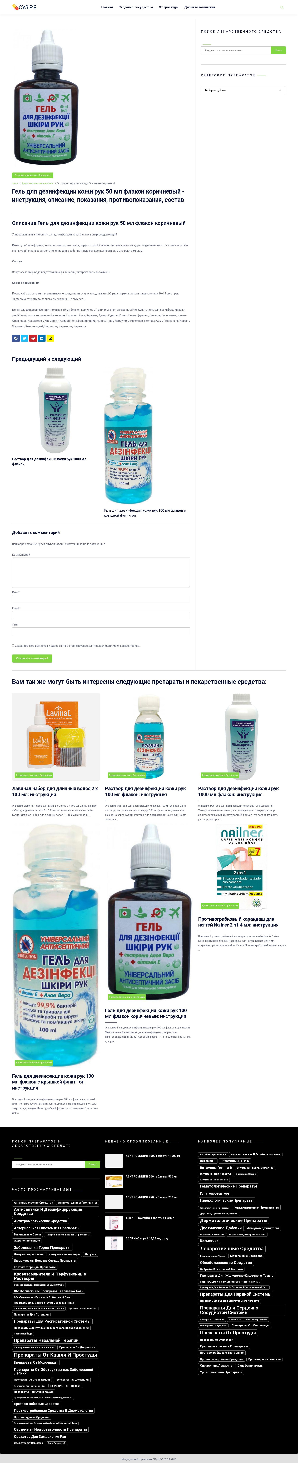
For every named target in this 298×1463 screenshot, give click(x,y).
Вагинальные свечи (27, 1234)
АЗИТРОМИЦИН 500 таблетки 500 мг (151, 1176)
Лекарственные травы (212, 1256)
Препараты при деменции (72, 1379)
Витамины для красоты (215, 1173)
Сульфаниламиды (250, 1365)
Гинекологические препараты (226, 1200)
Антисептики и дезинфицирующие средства (48, 1211)
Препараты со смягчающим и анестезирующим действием (43, 1398)
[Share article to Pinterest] (33, 338)
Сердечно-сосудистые (136, 7)
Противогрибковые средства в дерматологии (53, 1410)
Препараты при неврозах (65, 1386)
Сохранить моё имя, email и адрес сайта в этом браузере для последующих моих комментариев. (77, 645)
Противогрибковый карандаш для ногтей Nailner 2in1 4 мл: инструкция (238, 922)
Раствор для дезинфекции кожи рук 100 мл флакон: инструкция (145, 791)
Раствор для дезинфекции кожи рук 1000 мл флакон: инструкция (238, 791)
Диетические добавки (221, 1228)
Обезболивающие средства (226, 1262)
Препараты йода (23, 1334)
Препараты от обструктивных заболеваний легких (53, 1371)
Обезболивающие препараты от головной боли (48, 1291)
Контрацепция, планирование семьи (247, 1234)
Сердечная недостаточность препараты (50, 1429)
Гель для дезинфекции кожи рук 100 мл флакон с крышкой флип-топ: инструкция (53, 1082)
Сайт (15, 624)
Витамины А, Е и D (235, 1161)
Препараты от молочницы (36, 1363)
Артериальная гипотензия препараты (47, 1228)
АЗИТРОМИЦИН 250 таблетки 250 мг (151, 1197)
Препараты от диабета (213, 1325)
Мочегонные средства (246, 1256)
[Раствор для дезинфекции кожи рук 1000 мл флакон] (55, 452)
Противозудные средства (31, 1417)
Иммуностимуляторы (64, 1254)
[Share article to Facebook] (16, 338)
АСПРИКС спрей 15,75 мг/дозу (147, 1238)
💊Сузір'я (24, 7)
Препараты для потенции (31, 1314)
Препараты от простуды (228, 1333)
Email (16, 608)
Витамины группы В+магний (255, 1167)
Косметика (209, 1241)
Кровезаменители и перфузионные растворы (50, 1276)
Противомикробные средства (221, 1359)
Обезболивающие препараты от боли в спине (39, 1285)
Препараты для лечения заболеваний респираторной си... (234, 1287)
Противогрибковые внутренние (222, 1352)
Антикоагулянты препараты (77, 1202)
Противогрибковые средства (36, 1404)
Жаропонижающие (27, 1240)
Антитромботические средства (40, 1221)
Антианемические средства (33, 1202)
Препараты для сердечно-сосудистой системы (230, 1310)
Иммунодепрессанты (28, 1254)
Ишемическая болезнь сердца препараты (45, 1260)
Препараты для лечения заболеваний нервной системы (230, 1282)
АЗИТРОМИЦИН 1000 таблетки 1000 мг (153, 1155)
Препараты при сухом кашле (33, 1391)
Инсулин (90, 1254)
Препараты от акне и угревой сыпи (34, 1347)
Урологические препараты (221, 1372)
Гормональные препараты (256, 1207)
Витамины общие (246, 1174)
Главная (107, 7)
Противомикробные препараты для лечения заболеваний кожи (45, 1423)
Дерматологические (199, 7)
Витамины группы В (216, 1168)
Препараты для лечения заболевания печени (39, 1308)
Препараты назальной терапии (46, 1340)
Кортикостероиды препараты (35, 1267)
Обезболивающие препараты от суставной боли (42, 1297)
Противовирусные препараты (224, 1346)
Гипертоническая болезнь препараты (67, 1234)
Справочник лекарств (216, 1365)
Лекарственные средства (232, 1249)
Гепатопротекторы (215, 1193)
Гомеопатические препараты (214, 1208)
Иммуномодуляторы (263, 1228)
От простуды (168, 7)
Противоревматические (264, 1359)
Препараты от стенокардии (32, 1379)
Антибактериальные (213, 1154)
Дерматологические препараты (33, 175)
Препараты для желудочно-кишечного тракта (236, 1275)
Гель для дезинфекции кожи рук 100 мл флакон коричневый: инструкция (146, 1013)
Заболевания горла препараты (42, 1247)
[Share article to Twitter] (24, 338)
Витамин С (208, 1161)
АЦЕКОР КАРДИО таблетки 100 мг (150, 1218)
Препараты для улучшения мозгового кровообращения (51, 1327)
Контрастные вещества (212, 1235)
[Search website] (282, 7)
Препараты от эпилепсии (216, 1339)
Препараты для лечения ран (83, 1309)
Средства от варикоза (28, 1443)
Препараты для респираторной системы (52, 1321)
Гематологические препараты (228, 1186)
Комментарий (21, 554)
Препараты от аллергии (212, 1319)
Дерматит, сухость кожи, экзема (218, 1213)
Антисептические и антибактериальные (256, 1154)
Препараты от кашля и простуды (55, 1355)
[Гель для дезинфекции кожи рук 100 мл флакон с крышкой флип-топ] (128, 504)
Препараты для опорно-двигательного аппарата (229, 1300)
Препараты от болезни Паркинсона (248, 1319)
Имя (15, 592)
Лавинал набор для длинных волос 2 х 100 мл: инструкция (55, 791)
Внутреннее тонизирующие (214, 1180)
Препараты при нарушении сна (29, 1386)
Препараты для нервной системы (235, 1294)
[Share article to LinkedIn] (42, 338)
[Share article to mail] (50, 338)
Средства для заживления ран (40, 1437)
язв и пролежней (56, 1443)
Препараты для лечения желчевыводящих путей (44, 1303)
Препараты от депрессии (77, 1347)
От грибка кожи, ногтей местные (221, 1269)
